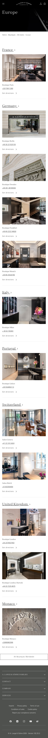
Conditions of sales (17, 709)
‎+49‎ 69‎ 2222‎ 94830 (9, 231)
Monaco (9, 604)
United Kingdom (15, 504)
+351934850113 (8, 387)
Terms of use (34, 706)
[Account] (40, 3)
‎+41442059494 (7, 487)
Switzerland (11, 404)
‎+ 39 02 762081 (8, 331)
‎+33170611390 (7, 88)
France (8, 50)
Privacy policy (22, 706)
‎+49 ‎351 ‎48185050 (9, 188)
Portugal (9, 348)
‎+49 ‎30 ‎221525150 (9, 144)
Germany (9, 106)
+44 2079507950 (8, 543)
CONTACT (6, 681)
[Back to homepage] (24, 4)
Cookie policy (32, 709)
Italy (6, 292)
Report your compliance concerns (24, 713)
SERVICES (6, 695)
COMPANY (6, 688)
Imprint (11, 706)
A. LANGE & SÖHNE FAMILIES (15, 674)
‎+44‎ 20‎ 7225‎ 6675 (8, 586)
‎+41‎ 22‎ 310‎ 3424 (8, 443)
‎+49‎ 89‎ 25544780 (8, 275)
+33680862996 (7, 642)
